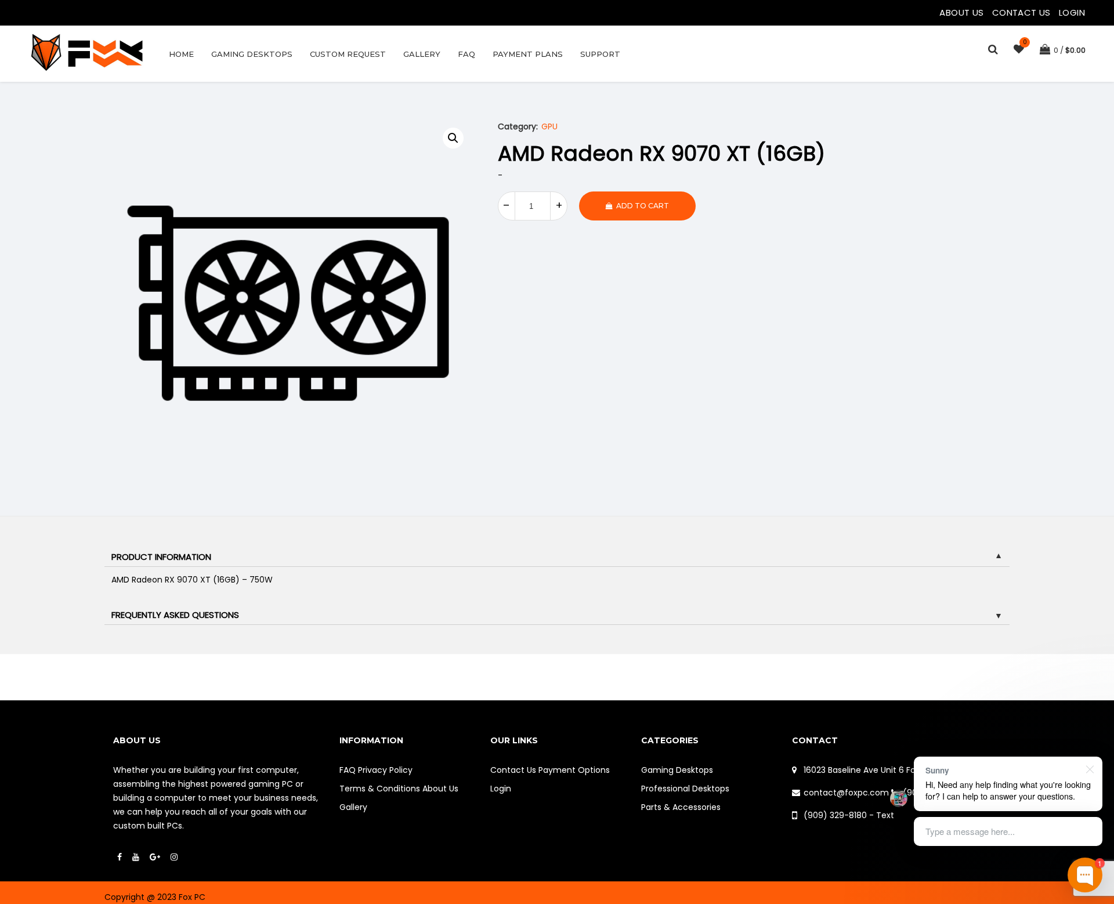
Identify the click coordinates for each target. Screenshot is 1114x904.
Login (1072, 12)
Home (181, 54)
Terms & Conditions (379, 788)
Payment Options (574, 770)
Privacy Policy (385, 770)
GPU (549, 126)
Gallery (421, 54)
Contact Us (1022, 12)
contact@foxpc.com (846, 792)
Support (600, 54)
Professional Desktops (685, 788)
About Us (962, 12)
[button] (453, 138)
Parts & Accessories (681, 807)
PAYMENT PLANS (528, 54)
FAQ (466, 54)
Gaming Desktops (251, 54)
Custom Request (348, 54)
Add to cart (642, 205)
